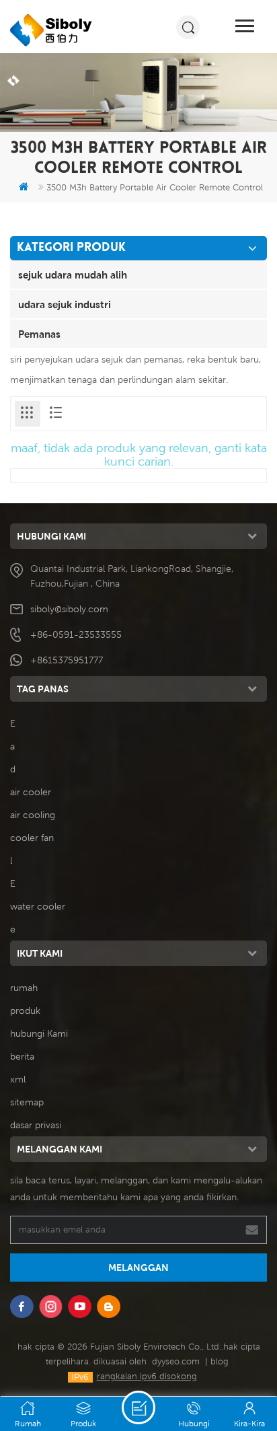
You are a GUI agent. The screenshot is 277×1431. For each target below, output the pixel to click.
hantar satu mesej (138, 1407)
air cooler (30, 791)
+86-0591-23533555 (76, 634)
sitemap (27, 1102)
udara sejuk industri (64, 304)
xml (18, 1079)
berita (22, 1056)
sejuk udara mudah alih (72, 274)
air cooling (32, 814)
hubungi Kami (39, 1033)
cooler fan (32, 837)
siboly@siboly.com (69, 608)
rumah (24, 987)
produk (25, 1010)
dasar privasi (35, 1125)
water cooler (37, 906)
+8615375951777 (66, 660)
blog (219, 1361)
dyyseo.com (176, 1361)
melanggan (138, 1267)
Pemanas (39, 334)
